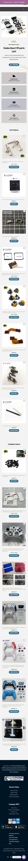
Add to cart (14, 240)
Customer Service (14, 833)
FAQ (10, 843)
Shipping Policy (14, 794)
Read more (14, 203)
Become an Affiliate (14, 810)
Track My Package (14, 841)
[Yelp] (8, 857)
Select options (14, 167)
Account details (13, 837)
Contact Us (14, 812)
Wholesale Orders (14, 814)
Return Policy (14, 792)
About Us (14, 808)
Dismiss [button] (22, 2)
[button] (23, 9)
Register (11, 835)
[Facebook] (11, 857)
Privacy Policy (14, 790)
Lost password (13, 839)
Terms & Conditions (14, 796)
